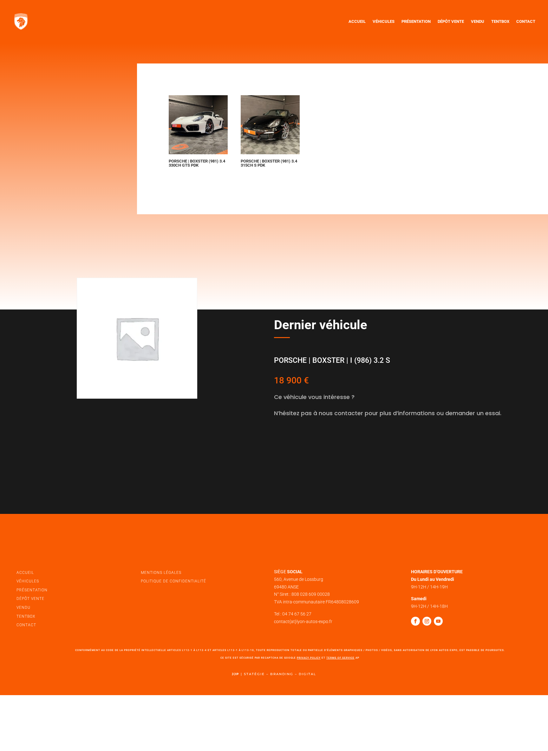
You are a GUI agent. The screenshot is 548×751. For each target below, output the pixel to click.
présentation (32, 590)
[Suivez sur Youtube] (438, 621)
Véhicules (384, 21)
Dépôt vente (451, 21)
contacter (298, 441)
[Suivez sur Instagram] (426, 621)
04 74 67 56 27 (296, 613)
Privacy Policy (309, 657)
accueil (25, 572)
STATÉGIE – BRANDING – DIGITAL (280, 674)
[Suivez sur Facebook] (415, 621)
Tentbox (500, 21)
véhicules (27, 581)
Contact (525, 21)
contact (26, 625)
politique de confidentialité (173, 581)
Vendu (477, 21)
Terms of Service (340, 657)
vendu (23, 607)
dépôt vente (30, 598)
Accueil (357, 21)
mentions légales (161, 572)
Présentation (416, 21)
